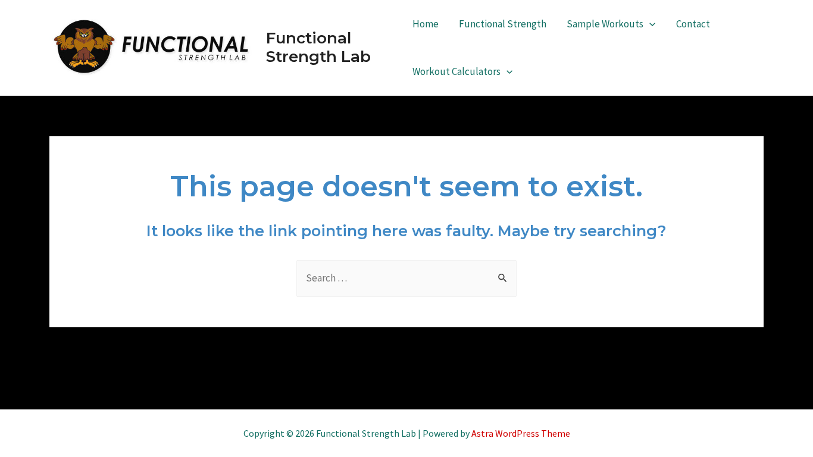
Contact (693, 23)
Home (425, 23)
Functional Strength (502, 23)
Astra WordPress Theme (520, 433)
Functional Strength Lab (318, 47)
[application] (649, 24)
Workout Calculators (456, 71)
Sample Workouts (605, 23)
